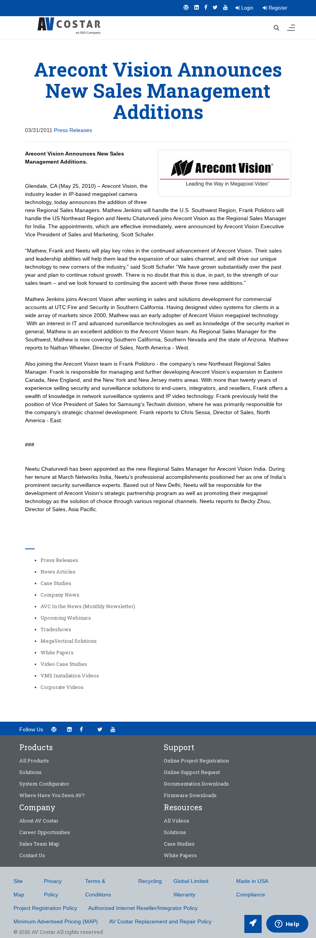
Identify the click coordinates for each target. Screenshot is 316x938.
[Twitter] (215, 7)
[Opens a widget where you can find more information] (287, 924)
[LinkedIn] (196, 7)
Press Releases (73, 130)
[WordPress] (186, 7)
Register (277, 8)
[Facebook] (205, 7)
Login (246, 8)
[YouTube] (225, 7)
